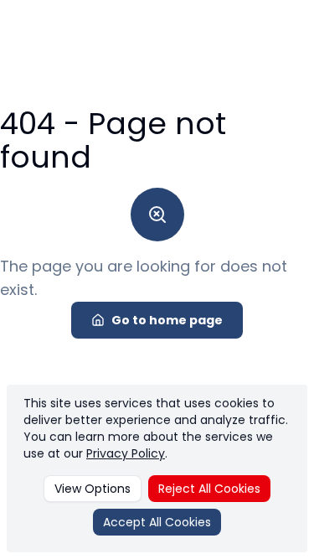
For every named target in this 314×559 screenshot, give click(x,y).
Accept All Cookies (157, 522)
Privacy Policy (125, 453)
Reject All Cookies (209, 488)
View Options (92, 488)
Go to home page (167, 320)
